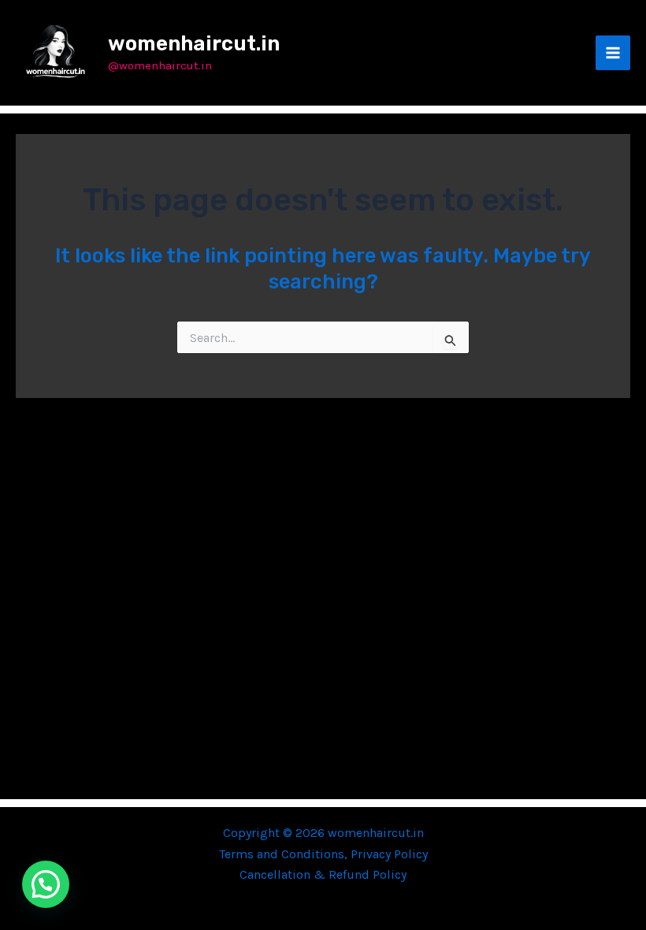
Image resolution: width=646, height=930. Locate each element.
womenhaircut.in (194, 44)
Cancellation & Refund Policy (323, 874)
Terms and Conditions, (285, 853)
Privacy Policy (389, 853)
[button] (45, 884)
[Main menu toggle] (613, 52)
